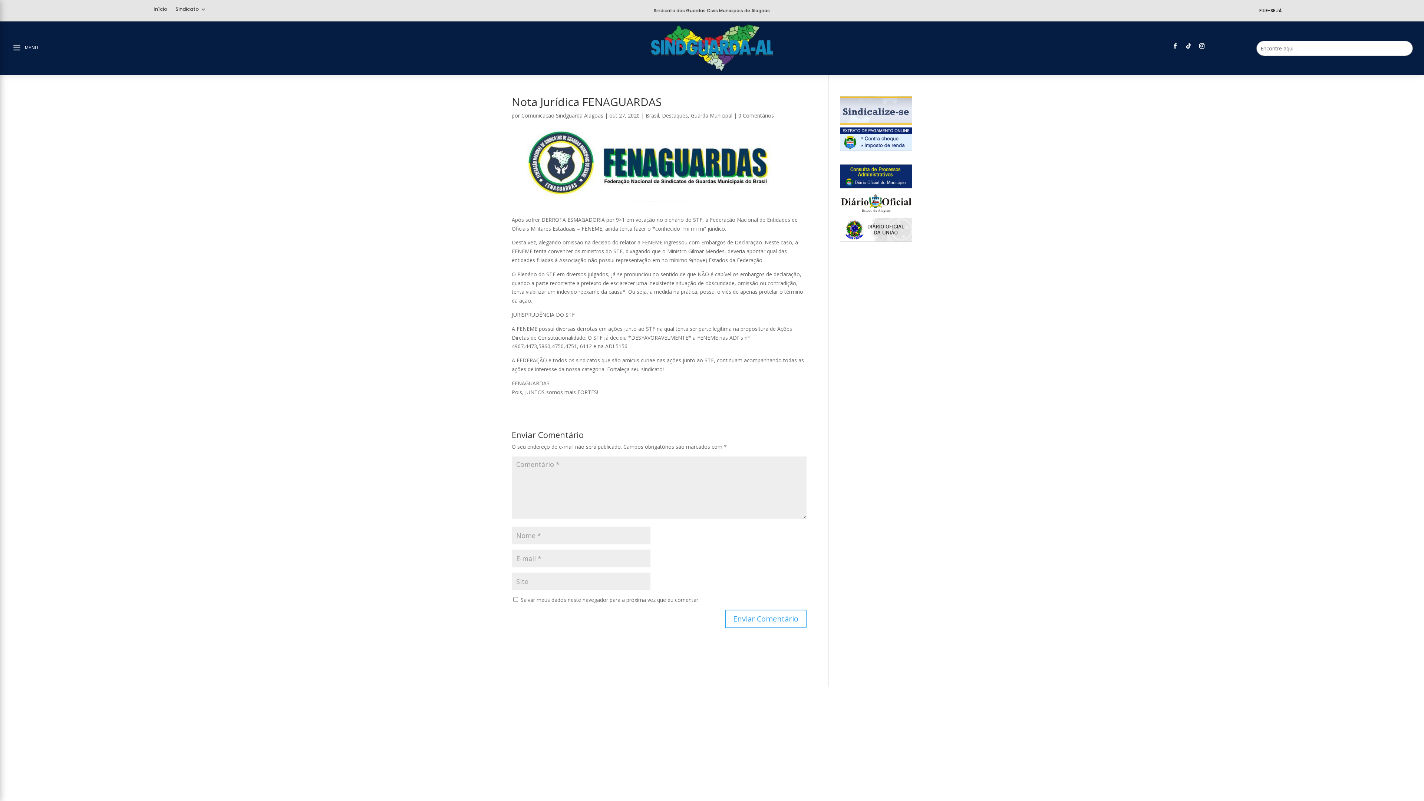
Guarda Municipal (711, 115)
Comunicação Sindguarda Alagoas (562, 115)
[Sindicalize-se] (876, 122)
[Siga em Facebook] (1175, 46)
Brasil (652, 115)
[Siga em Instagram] (1202, 46)
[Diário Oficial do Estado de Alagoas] (876, 213)
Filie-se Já (1270, 10)
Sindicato (187, 10)
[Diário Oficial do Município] (876, 186)
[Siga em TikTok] (1188, 46)
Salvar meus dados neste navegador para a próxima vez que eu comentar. (610, 599)
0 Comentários (756, 115)
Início (160, 10)
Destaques (675, 115)
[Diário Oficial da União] (876, 239)
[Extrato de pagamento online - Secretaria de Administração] (876, 148)
